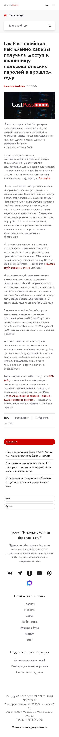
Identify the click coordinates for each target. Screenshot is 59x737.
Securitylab (44, 178)
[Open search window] (47, 5)
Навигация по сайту (29, 595)
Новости (29, 610)
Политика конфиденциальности (29, 727)
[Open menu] (53, 5)
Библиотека (29, 622)
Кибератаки (42, 417)
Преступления (21, 417)
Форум (29, 634)
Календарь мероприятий (29, 660)
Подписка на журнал (29, 672)
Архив (9, 506)
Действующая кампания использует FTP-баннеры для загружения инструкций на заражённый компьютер (28, 467)
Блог (29, 640)
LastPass (8, 423)
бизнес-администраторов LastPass (27, 398)
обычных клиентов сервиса (24, 396)
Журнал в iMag (29, 628)
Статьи (30, 616)
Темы (8, 498)
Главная (30, 604)
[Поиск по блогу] (49, 25)
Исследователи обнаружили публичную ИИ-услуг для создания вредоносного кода (28, 482)
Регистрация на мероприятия (29, 666)
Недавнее (11, 441)
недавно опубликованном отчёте (29, 266)
